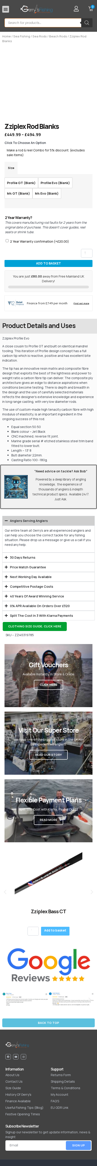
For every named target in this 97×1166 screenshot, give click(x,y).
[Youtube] (15, 1056)
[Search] (86, 22)
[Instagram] (23, 1056)
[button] (5, 9)
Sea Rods (39, 36)
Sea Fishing (21, 36)
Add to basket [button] (55, 930)
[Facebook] (8, 1056)
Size (11, 168)
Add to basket (48, 263)
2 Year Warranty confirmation (39, 241)
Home (6, 36)
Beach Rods (58, 36)
